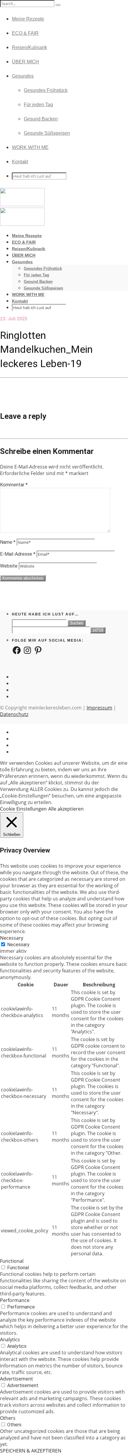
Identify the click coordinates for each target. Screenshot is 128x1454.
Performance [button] (14, 1300)
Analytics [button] (10, 1339)
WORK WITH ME (30, 147)
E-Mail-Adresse (17, 554)
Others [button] (7, 1418)
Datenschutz (14, 714)
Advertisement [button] (16, 1378)
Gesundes (23, 76)
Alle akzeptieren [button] (66, 809)
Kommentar (14, 485)
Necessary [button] (11, 938)
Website (9, 566)
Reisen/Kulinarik (29, 47)
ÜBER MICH (25, 61)
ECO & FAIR (25, 33)
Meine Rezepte (28, 18)
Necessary (18, 944)
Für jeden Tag (38, 104)
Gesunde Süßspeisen (47, 133)
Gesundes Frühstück (46, 90)
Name (7, 542)
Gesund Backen (41, 118)
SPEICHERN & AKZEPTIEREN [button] (30, 1450)
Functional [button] (12, 1261)
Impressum (99, 707)
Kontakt (20, 161)
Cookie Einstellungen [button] (23, 809)
